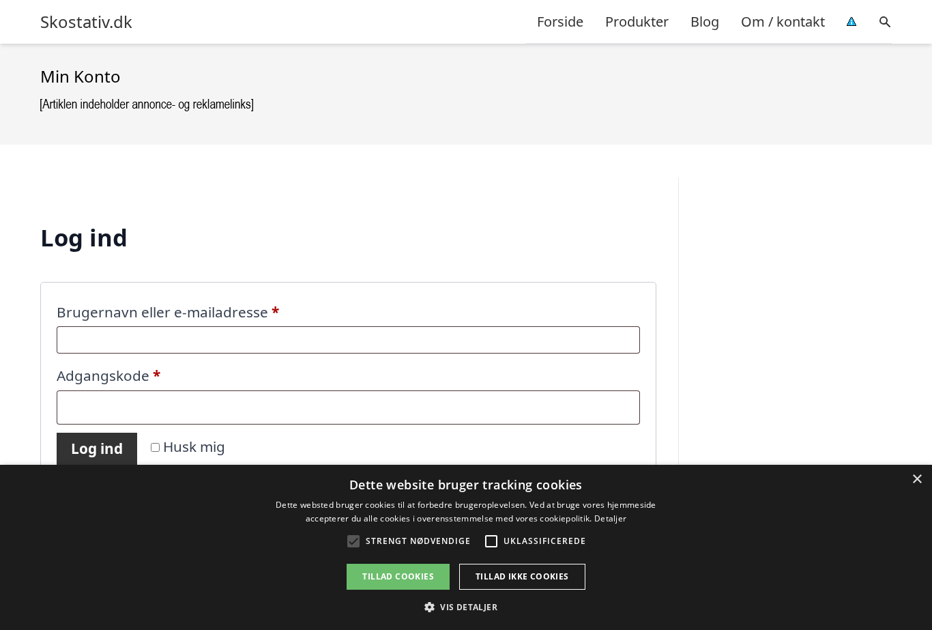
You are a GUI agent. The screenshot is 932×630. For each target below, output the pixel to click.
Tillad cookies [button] (398, 576)
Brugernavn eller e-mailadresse (200, 311)
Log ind (97, 448)
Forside (560, 21)
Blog (704, 21)
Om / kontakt (783, 21)
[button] (466, 607)
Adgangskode (140, 375)
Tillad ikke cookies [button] (522, 576)
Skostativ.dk (86, 22)
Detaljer (610, 518)
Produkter (637, 21)
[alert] (466, 547)
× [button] (917, 479)
